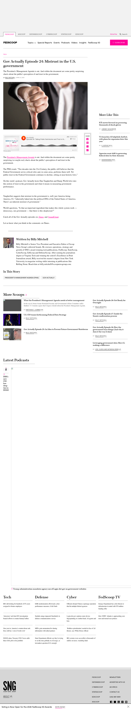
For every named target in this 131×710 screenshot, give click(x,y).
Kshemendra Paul (108, 160)
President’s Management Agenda (20, 157)
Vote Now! (60, 707)
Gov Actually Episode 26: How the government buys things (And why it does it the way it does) (108, 329)
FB (111, 701)
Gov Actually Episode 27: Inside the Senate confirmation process (107, 315)
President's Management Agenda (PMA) (22, 278)
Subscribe (120, 42)
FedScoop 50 (94, 42)
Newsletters (115, 677)
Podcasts (65, 42)
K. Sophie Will (107, 145)
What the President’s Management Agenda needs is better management (54, 300)
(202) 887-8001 (115, 697)
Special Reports (45, 42)
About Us (7, 696)
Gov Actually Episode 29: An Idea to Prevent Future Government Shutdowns (56, 329)
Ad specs (113, 687)
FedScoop (9, 34)
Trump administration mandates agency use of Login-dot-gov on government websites (49, 589)
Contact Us (114, 692)
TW (114, 701)
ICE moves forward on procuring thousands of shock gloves (113, 123)
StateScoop (66, 34)
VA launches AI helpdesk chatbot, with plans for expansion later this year (113, 139)
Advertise (113, 34)
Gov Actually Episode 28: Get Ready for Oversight (109, 301)
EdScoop (79, 34)
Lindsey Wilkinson (109, 129)
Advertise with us (117, 682)
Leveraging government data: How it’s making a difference (109, 344)
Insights (82, 42)
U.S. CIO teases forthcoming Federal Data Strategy (45, 315)
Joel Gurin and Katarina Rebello (108, 349)
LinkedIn (118, 701)
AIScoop (21, 34)
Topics (30, 42)
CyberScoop (51, 34)
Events (57, 42)
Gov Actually (48, 278)
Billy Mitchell (10, 77)
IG (122, 701)
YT (126, 701)
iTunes (41, 216)
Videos (74, 42)
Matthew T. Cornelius (34, 310)
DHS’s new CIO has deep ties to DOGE (6, 383)
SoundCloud (53, 216)
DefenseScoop (35, 34)
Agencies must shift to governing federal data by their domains (113, 154)
